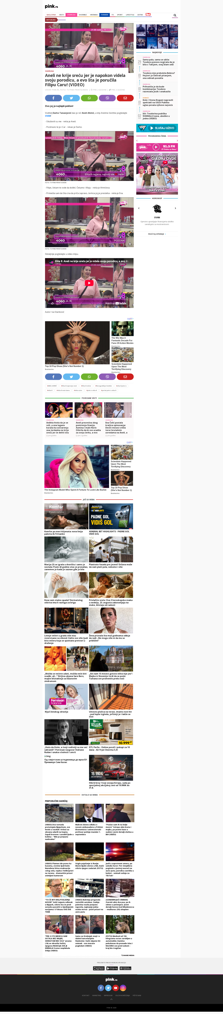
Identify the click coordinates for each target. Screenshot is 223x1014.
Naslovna (51, 15)
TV (113, 15)
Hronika (94, 15)
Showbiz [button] (83, 15)
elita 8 (49, 390)
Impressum (108, 995)
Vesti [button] (61, 15)
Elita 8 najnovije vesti (69, 386)
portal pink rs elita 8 (108, 390)
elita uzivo (78, 390)
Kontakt (85, 995)
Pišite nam (137, 995)
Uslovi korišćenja (122, 995)
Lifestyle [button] (130, 15)
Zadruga (71, 15)
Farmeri (104, 15)
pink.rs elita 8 (91, 390)
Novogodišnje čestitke (103, 386)
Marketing (96, 995)
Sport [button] (120, 15)
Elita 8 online (86, 386)
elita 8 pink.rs (121, 386)
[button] (48, 414)
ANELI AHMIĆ (52, 386)
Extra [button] (140, 15)
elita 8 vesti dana (63, 390)
